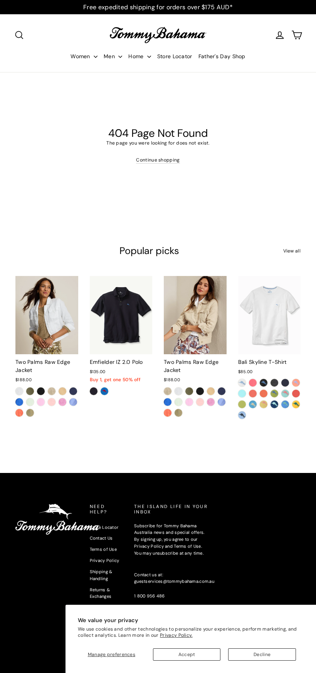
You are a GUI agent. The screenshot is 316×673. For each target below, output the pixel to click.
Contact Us (101, 538)
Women (81, 56)
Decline (262, 654)
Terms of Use (103, 549)
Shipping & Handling (101, 575)
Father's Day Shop (221, 56)
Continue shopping (158, 160)
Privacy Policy (104, 560)
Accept (186, 654)
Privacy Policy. (176, 635)
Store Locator (174, 56)
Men (110, 56)
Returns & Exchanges (101, 593)
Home (136, 56)
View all (292, 251)
